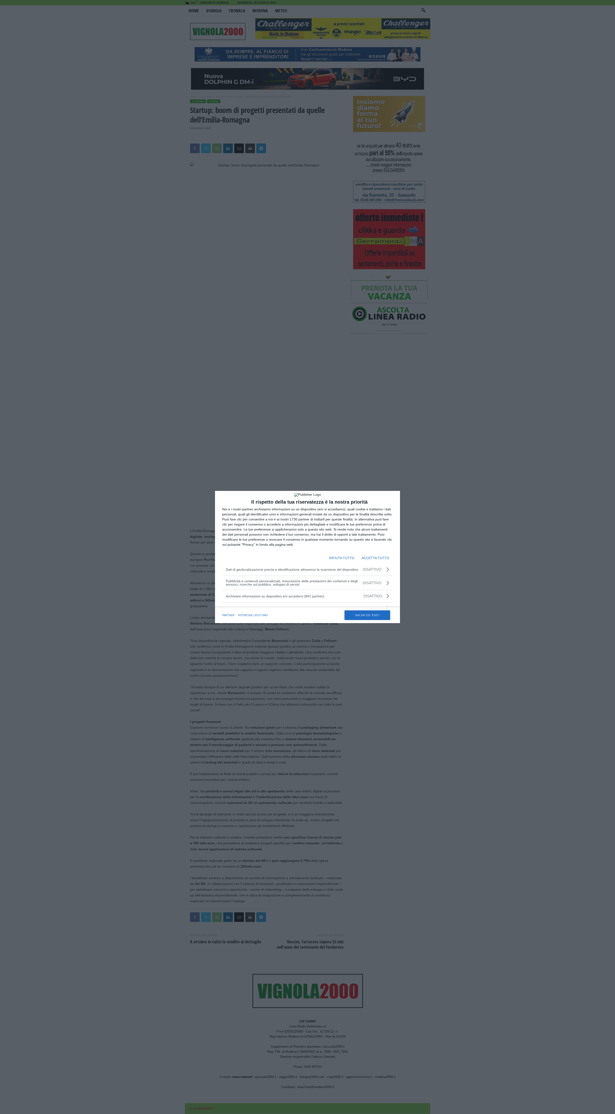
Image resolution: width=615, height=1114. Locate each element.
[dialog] (307, 557)
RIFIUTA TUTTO (341, 558)
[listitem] (307, 596)
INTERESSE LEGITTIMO (253, 615)
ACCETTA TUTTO (375, 558)
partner (228, 615)
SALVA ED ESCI (367, 615)
